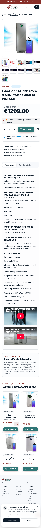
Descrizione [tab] (9, 165)
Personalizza (20, 524)
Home (4, 14)
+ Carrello (12, 429)
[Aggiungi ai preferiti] (16, 395)
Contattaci (5, 489)
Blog (29, 496)
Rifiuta (29, 520)
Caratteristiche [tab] (25, 165)
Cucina (10, 14)
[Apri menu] (4, 7)
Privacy (30, 498)
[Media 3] (21, 62)
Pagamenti (18, 494)
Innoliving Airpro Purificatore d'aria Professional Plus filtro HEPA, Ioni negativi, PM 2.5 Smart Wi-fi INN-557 (30, 459)
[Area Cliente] (31, 7)
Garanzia (4, 496)
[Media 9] (28, 70)
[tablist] (20, 165)
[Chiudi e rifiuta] (37, 506)
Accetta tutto (11, 520)
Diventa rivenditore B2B (33, 492)
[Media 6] (5, 70)
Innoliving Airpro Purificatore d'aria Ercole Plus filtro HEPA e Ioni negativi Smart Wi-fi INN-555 (10, 459)
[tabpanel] (20, 260)
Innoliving (6, 86)
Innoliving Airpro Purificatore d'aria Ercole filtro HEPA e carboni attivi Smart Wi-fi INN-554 (30, 416)
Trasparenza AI (32, 503)
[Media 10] (36, 70)
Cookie (30, 501)
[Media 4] (28, 62)
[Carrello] (36, 7)
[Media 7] (13, 70)
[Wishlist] (37, 129)
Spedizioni (18, 489)
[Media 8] (21, 70)
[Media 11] (5, 78)
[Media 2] (13, 62)
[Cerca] (26, 7)
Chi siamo (31, 489)
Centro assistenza (5, 492)
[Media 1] (5, 62)
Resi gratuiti (18, 492)
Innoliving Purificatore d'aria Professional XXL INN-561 (10, 416)
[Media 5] (36, 62)
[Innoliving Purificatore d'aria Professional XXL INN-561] (11, 401)
